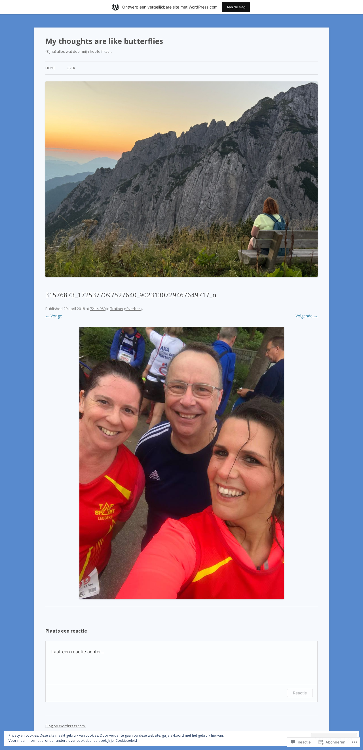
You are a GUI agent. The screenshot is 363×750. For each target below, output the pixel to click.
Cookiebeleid (126, 740)
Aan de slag (236, 7)
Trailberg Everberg (126, 308)
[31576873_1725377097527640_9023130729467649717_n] (181, 463)
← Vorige (53, 316)
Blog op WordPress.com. (65, 726)
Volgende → (307, 316)
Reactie (300, 692)
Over (71, 68)
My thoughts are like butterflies (104, 41)
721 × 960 (97, 308)
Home (50, 68)
